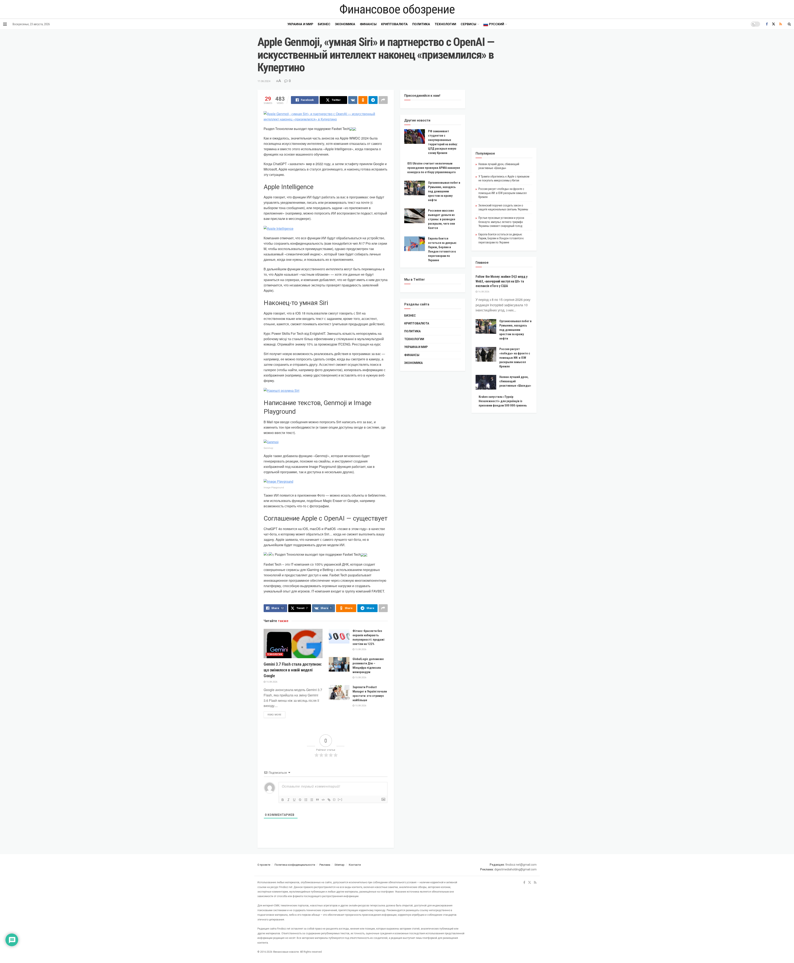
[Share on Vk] (352, 100)
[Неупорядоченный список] (311, 799)
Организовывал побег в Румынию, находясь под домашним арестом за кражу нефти (444, 191)
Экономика (345, 24)
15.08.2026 (271, 682)
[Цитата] (317, 799)
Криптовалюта (394, 24)
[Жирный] (283, 799)
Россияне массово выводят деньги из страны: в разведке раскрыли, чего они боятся (441, 219)
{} (334, 799)
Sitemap (339, 864)
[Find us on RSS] (780, 24)
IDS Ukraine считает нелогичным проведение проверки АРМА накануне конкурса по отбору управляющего (433, 168)
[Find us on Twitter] (773, 24)
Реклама (324, 864)
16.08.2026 (483, 291)
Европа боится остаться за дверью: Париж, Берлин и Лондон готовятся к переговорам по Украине (501, 238)
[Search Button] (789, 24)
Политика (421, 24)
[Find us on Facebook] (767, 24)
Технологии (445, 24)
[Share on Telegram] (373, 100)
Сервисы (468, 24)
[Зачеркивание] (300, 799)
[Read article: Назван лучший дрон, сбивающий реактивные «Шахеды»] (486, 382)
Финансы (368, 24)
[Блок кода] (323, 799)
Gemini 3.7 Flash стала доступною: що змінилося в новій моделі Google (293, 670)
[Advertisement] (504, 116)
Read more (276, 714)
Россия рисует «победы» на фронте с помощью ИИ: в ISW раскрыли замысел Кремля (502, 193)
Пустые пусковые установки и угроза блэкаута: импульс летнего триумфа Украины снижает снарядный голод (501, 222)
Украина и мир (300, 24)
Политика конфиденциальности (295, 864)
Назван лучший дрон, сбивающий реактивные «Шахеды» (515, 381)
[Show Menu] (5, 24)
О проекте (263, 864)
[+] (340, 799)
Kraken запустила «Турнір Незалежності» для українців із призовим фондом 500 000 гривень (503, 401)
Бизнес (324, 24)
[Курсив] (288, 799)
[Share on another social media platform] (383, 100)
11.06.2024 (263, 81)
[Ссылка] (329, 799)
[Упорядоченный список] (306, 799)
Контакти (355, 864)
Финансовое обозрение (396, 9)
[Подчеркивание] (294, 799)
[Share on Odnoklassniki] (362, 100)
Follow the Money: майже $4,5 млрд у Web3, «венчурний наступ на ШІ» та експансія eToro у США (501, 281)
